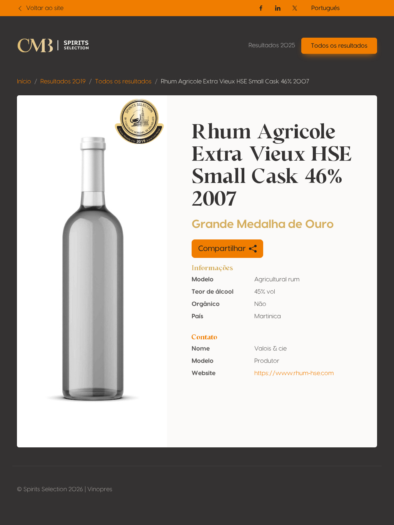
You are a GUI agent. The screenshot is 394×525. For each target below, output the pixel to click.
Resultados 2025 (272, 45)
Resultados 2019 (63, 81)
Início (24, 81)
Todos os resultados (123, 81)
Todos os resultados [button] (339, 46)
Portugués (325, 8)
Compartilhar (222, 249)
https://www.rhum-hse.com (294, 373)
